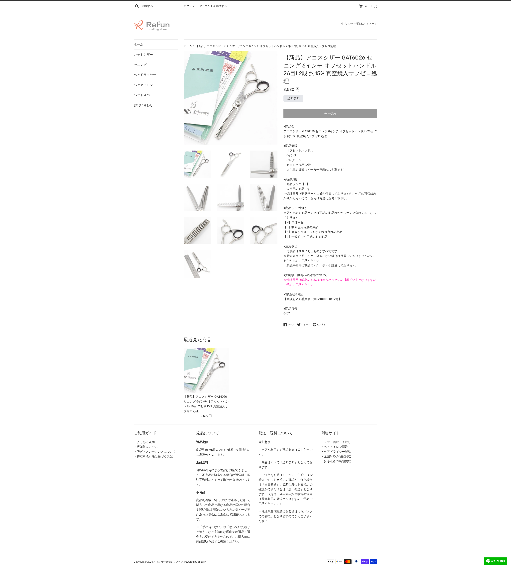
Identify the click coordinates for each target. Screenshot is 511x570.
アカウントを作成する (213, 6)
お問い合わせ (143, 105)
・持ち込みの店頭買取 (336, 461)
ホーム (138, 44)
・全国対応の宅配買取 (336, 456)
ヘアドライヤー (145, 74)
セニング (140, 64)
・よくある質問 (144, 442)
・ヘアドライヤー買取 (336, 451)
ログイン (189, 6)
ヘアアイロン (143, 85)
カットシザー (143, 54)
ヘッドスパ (142, 95)
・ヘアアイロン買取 (334, 446)
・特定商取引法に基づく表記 (153, 456)
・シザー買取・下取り (336, 442)
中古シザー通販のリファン (168, 561)
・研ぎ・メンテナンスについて (155, 451)
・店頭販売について (147, 446)
